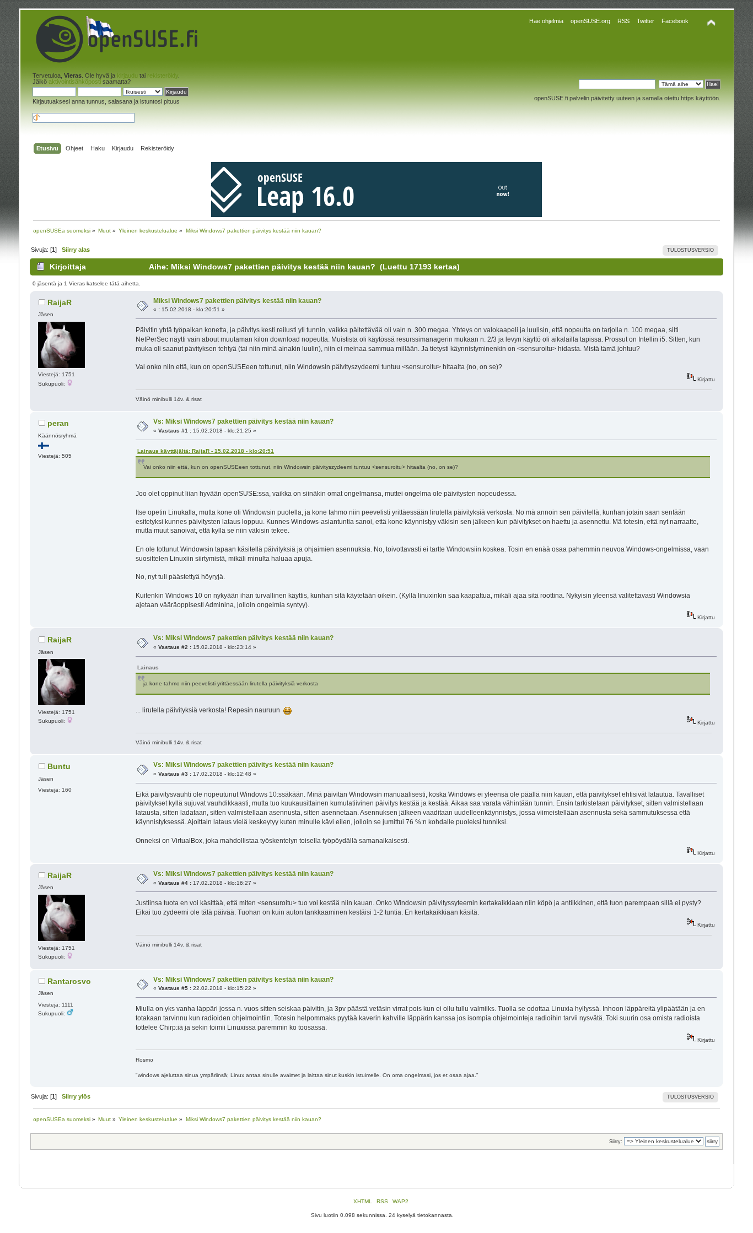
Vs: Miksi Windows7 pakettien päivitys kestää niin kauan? (243, 421)
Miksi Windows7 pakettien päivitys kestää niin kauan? (237, 301)
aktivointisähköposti (75, 81)
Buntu (59, 766)
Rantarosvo (69, 981)
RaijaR (59, 302)
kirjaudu (127, 75)
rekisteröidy (162, 75)
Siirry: (615, 1141)
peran (58, 423)
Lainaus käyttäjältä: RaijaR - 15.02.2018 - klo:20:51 (205, 451)
